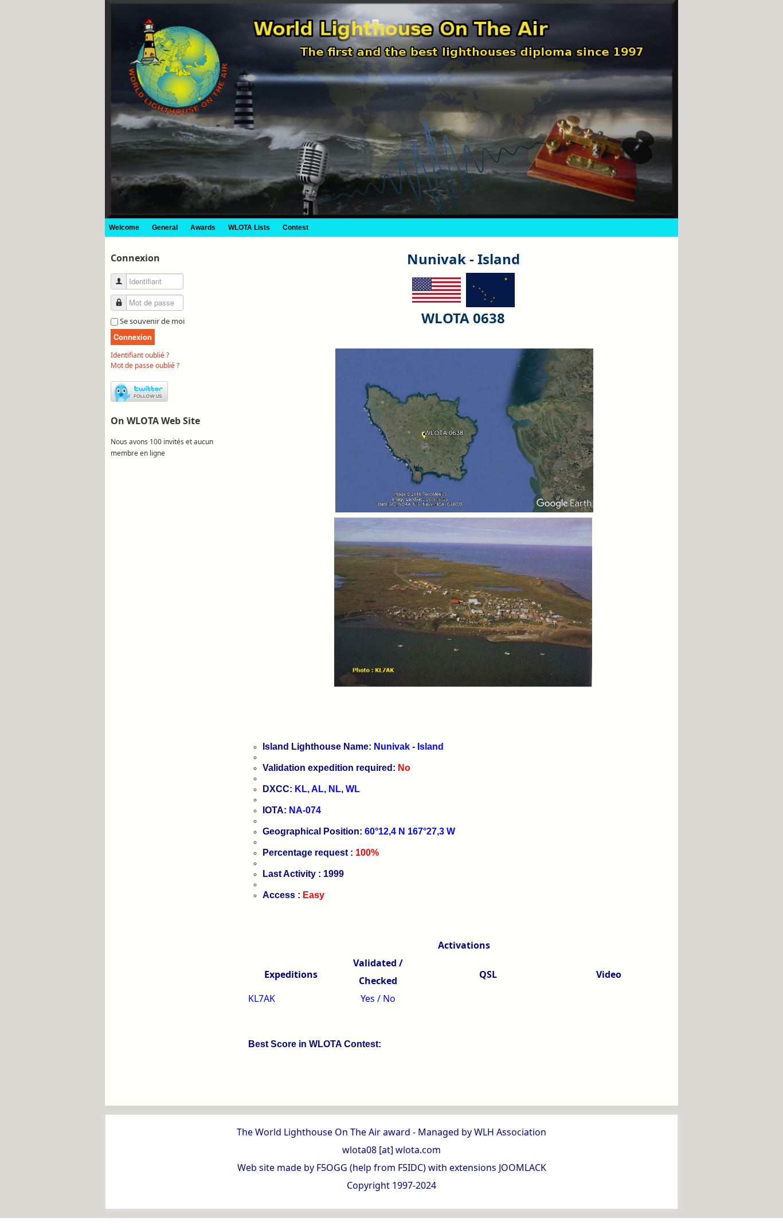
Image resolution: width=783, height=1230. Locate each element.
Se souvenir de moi (152, 321)
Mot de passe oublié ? (145, 365)
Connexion (132, 336)
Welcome (124, 228)
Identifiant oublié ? (140, 355)
